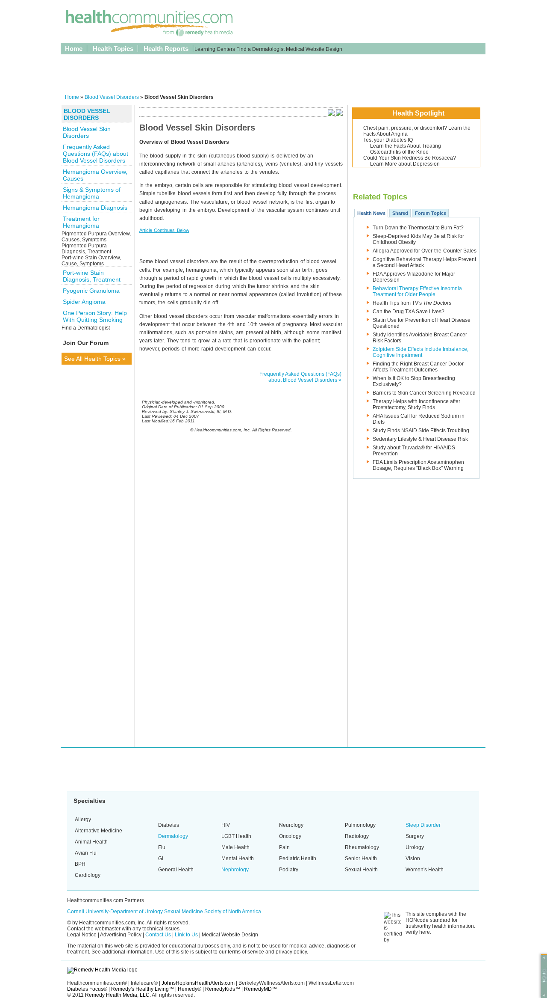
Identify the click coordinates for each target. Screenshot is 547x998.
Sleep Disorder (423, 825)
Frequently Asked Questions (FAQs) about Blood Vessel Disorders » (300, 377)
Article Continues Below (164, 230)
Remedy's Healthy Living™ (142, 989)
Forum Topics (430, 213)
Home (73, 48)
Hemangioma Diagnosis (95, 207)
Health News (371, 213)
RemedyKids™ (222, 989)
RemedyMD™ (260, 989)
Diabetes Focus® (87, 989)
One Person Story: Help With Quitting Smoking (95, 316)
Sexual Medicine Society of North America (212, 912)
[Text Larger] (339, 114)
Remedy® (189, 989)
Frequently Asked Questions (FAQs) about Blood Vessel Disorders (95, 153)
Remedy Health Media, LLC (117, 995)
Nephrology (235, 870)
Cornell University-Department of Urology (115, 912)
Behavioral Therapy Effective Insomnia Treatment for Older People (417, 291)
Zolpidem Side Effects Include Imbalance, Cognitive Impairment (420, 352)
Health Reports (166, 48)
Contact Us (158, 935)
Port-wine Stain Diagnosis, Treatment (92, 276)
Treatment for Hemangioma (81, 222)
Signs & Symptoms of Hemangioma (92, 193)
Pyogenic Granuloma (91, 290)
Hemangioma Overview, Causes (95, 175)
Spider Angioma (84, 301)
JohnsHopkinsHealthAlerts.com (198, 983)
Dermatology (173, 836)
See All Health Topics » (95, 358)
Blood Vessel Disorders (112, 97)
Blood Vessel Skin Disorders (87, 132)
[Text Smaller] (331, 114)
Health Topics (113, 48)
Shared (400, 213)
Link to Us (186, 935)
